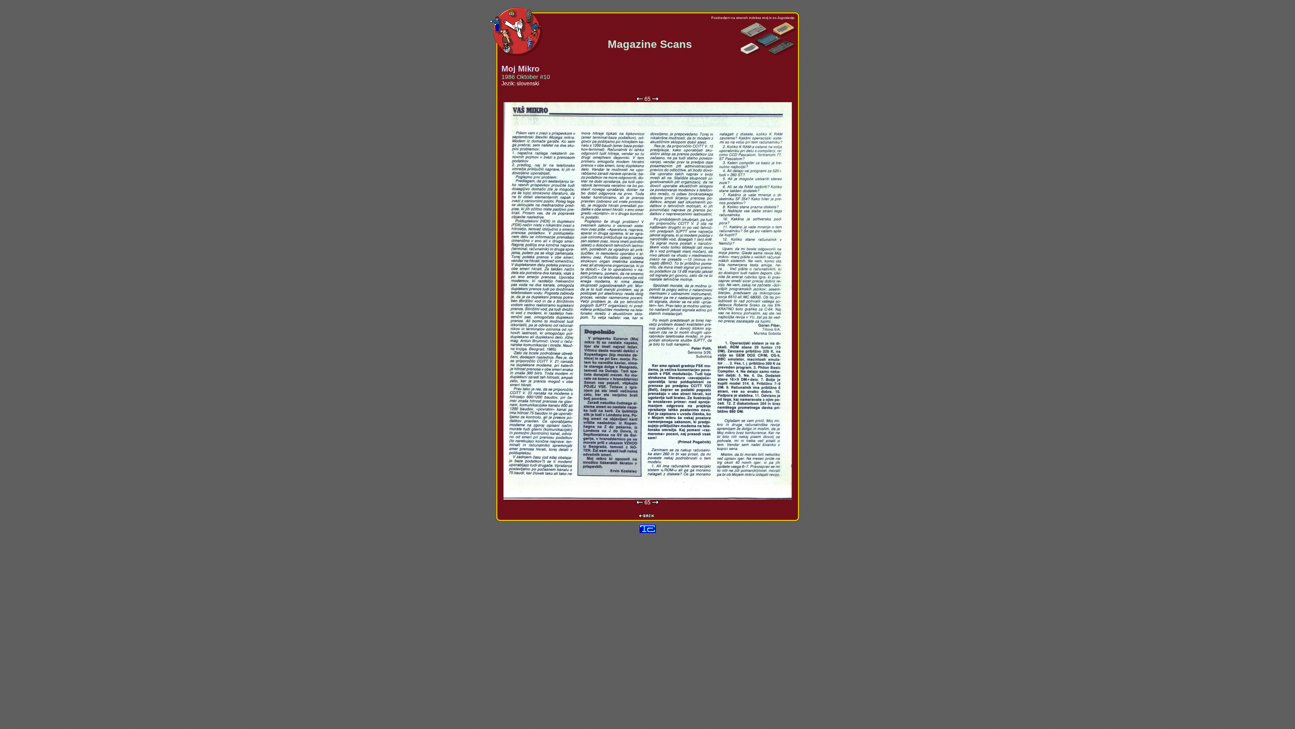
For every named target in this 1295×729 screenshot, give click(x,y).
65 (647, 99)
